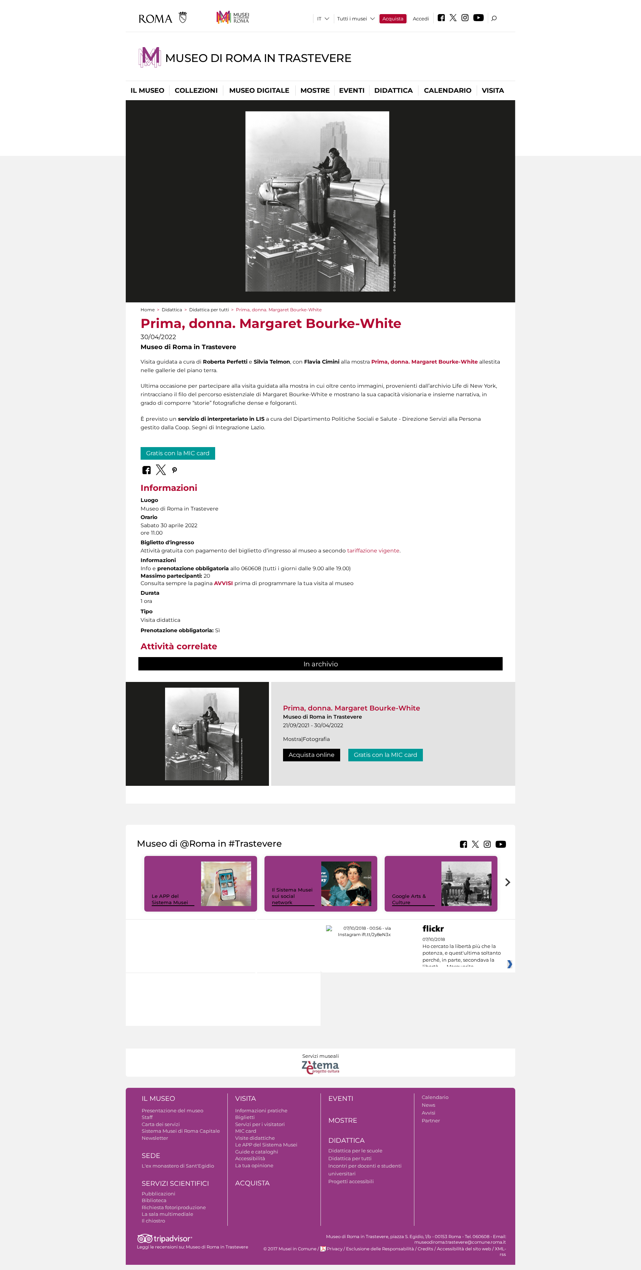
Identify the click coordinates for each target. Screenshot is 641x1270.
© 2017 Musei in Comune (289, 1248)
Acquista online (312, 754)
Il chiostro (153, 1221)
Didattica (393, 90)
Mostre (315, 90)
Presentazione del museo (172, 1110)
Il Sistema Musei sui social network (292, 896)
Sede (151, 1155)
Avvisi (428, 1113)
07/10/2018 (462, 953)
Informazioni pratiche (261, 1110)
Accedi (421, 19)
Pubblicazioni (158, 1194)
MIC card (245, 1131)
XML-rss (500, 1251)
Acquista (393, 19)
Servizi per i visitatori (260, 1124)
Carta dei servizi (161, 1124)
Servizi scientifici (175, 1183)
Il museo (147, 90)
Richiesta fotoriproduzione (174, 1207)
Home (148, 309)
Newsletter (155, 1138)
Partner (431, 1120)
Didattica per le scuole (355, 1150)
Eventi (352, 90)
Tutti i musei (352, 19)
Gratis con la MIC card (178, 453)
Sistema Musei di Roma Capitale (181, 1131)
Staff (147, 1117)
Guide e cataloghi (256, 1152)
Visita (493, 90)
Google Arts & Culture (409, 899)
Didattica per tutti (209, 309)
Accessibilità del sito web (464, 1248)
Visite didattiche (255, 1138)
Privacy (334, 1248)
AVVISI (223, 583)
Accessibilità (250, 1158)
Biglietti (245, 1117)
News (428, 1105)
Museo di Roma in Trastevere (258, 58)
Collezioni (196, 90)
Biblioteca (154, 1200)
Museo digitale (259, 90)
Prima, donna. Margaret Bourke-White (424, 361)
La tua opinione (254, 1165)
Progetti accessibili (351, 1181)
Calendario (447, 90)
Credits (425, 1248)
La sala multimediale (167, 1214)
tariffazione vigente (373, 550)
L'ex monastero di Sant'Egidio (178, 1166)
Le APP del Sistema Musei (170, 899)
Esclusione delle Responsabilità (380, 1248)
